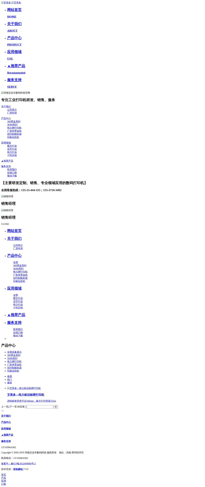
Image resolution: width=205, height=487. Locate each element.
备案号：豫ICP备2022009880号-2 (18, 463)
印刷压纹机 (13, 371)
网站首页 (14, 231)
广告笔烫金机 (14, 364)
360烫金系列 (13, 355)
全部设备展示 (14, 352)
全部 (15, 262)
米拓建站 (18, 469)
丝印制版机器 (14, 367)
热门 (9, 379)
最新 (9, 382)
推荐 (9, 376)
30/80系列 (12, 358)
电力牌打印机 (14, 361)
